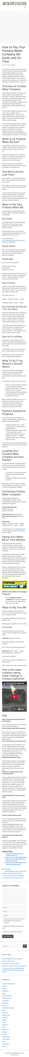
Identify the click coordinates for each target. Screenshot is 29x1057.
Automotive (5, 991)
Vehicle (4, 1046)
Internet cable (6, 1015)
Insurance (5, 1012)
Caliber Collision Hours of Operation (12, 958)
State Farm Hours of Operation (10, 963)
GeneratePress (14, 1054)
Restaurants (5, 1029)
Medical (4, 1020)
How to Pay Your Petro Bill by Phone (16, 857)
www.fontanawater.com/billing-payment (13, 240)
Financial (4, 1005)
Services (4, 1034)
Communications (7, 995)
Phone (4, 1027)
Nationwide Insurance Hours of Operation (14, 966)
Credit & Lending (7, 998)
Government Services (8, 1007)
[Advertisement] (14, 26)
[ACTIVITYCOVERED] (14, 3)
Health (4, 1010)
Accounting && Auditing (8, 983)
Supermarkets (6, 1036)
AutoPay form (14, 349)
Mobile (4, 1022)
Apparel (4, 988)
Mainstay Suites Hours (8, 961)
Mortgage (5, 1024)
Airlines (4, 986)
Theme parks (6, 1039)
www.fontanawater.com (18, 529)
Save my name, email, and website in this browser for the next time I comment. (14, 920)
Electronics (5, 1003)
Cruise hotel (5, 1000)
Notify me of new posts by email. (12, 931)
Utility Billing (7, 869)
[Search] (25, 946)
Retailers (4, 1032)
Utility (3, 1041)
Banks (4, 993)
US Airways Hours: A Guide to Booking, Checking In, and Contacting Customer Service (13, 970)
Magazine (5, 1017)
